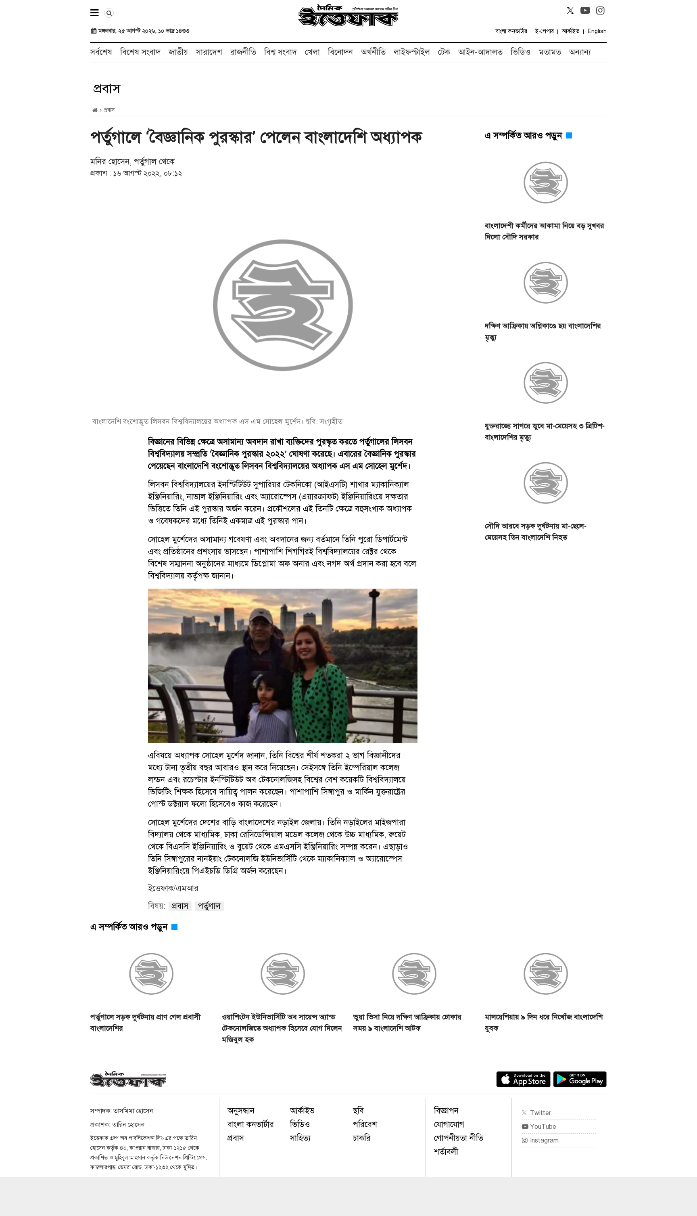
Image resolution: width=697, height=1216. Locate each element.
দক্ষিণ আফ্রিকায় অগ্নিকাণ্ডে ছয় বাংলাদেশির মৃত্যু (543, 331)
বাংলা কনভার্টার (511, 31)
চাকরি (362, 1138)
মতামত (550, 52)
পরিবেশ (365, 1125)
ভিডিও (521, 52)
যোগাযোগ (449, 1125)
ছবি (358, 1111)
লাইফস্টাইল (412, 52)
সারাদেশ (209, 52)
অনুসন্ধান (241, 1111)
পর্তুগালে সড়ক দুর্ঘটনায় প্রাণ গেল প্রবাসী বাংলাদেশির (145, 1023)
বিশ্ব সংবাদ (280, 52)
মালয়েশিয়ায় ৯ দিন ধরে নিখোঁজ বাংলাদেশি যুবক (544, 1023)
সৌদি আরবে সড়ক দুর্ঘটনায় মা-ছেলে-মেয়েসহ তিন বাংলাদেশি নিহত (535, 532)
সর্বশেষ (101, 52)
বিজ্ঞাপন (446, 1111)
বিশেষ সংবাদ (140, 52)
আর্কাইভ (571, 31)
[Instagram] (600, 10)
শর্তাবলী (446, 1152)
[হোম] (95, 110)
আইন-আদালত (480, 52)
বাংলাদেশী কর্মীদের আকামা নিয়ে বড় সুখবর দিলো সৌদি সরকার (544, 231)
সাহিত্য (300, 1138)
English (597, 31)
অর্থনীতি (373, 52)
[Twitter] (570, 10)
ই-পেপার (544, 31)
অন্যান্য (580, 52)
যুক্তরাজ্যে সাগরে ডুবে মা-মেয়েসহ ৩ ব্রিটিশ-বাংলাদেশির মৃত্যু (545, 431)
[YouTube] (585, 10)
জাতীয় (178, 52)
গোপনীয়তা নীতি (458, 1138)
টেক (444, 52)
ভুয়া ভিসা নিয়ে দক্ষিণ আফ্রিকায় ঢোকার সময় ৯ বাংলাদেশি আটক (407, 1023)
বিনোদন (340, 52)
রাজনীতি (243, 52)
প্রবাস (235, 1138)
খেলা (312, 52)
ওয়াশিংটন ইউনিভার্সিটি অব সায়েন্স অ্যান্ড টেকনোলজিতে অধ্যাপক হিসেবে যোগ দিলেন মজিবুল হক (282, 1028)
